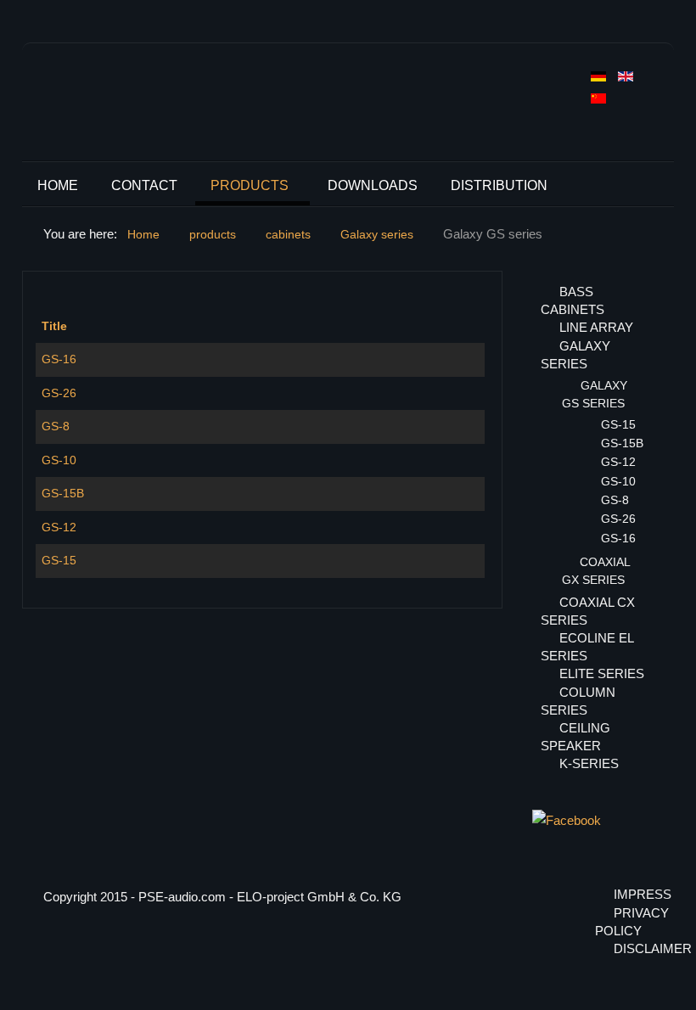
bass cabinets (572, 300)
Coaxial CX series (588, 611)
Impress (633, 894)
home (57, 185)
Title (54, 326)
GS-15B (63, 493)
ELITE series (601, 673)
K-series (589, 763)
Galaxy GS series (594, 394)
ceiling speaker (575, 737)
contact (144, 185)
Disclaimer (633, 948)
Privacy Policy (624, 922)
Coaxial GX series (596, 570)
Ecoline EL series (587, 647)
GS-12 (59, 527)
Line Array (596, 327)
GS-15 (59, 560)
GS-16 (59, 359)
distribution (499, 185)
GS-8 (56, 426)
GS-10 (59, 460)
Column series (578, 701)
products (249, 185)
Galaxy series (575, 355)
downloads (373, 185)
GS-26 (59, 393)
